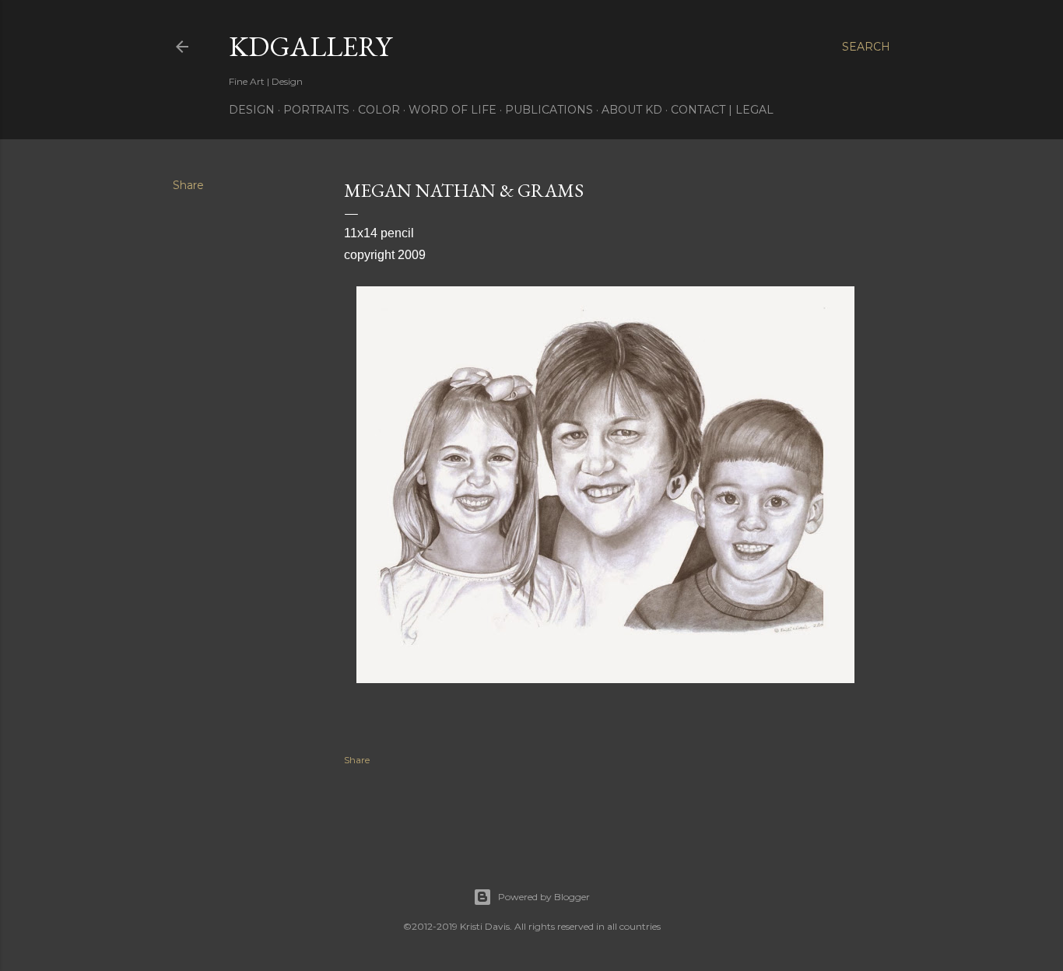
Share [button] (188, 185)
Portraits (316, 110)
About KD (632, 110)
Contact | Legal (722, 110)
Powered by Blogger (544, 897)
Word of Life (452, 110)
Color (379, 110)
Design (252, 110)
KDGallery (310, 46)
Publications (549, 110)
